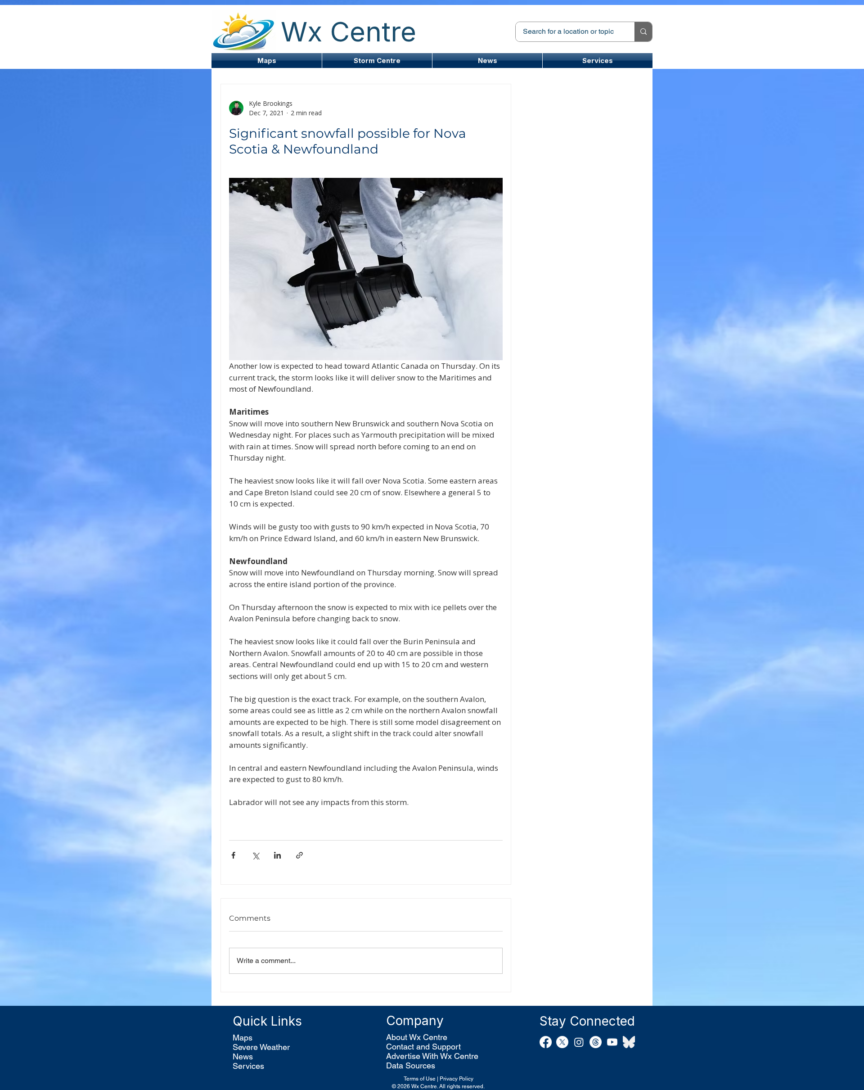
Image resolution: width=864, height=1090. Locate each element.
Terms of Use (420, 1079)
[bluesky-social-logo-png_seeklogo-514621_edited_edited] (629, 1042)
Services (248, 1066)
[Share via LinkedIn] (277, 855)
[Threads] (596, 1042)
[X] (562, 1042)
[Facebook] (546, 1042)
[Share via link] (299, 855)
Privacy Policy (456, 1079)
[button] (377, 60)
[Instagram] (579, 1042)
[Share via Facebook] (233, 855)
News (243, 1056)
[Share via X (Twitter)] (255, 855)
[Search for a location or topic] (643, 31)
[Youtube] (612, 1042)
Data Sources (410, 1065)
